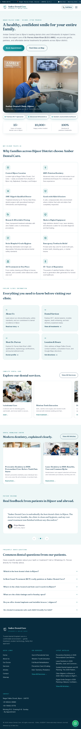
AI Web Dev (14, 725)
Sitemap (6, 677)
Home (5, 655)
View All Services (69, 375)
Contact (6, 673)
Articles (5, 670)
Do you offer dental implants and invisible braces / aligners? (40, 602)
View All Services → (39, 674)
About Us (6, 659)
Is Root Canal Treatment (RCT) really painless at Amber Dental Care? (40, 579)
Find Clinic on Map (36, 48)
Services (6, 666)
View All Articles (69, 436)
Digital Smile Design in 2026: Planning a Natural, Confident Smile (66, 681)
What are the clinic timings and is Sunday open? (40, 594)
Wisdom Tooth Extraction (41, 659)
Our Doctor (7, 662)
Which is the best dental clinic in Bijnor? (40, 571)
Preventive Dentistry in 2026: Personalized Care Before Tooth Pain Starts (66, 656)
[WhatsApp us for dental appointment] (75, 723)
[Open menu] (76, 7)
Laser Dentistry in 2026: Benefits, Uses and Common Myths (66, 662)
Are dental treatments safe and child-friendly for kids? (40, 609)
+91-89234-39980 (9, 702)
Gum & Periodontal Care (40, 655)
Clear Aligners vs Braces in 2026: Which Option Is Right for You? (67, 675)
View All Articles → (63, 686)
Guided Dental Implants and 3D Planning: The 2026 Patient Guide (67, 669)
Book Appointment (13, 48)
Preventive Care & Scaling (41, 666)
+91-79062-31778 (9, 706)
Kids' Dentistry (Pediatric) (41, 670)
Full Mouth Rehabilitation (40, 662)
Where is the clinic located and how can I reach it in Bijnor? (40, 586)
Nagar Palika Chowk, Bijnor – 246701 (16, 698)
